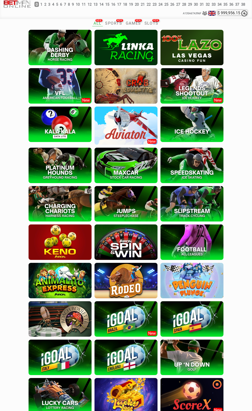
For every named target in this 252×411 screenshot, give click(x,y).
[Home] (17, 3)
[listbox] (212, 13)
